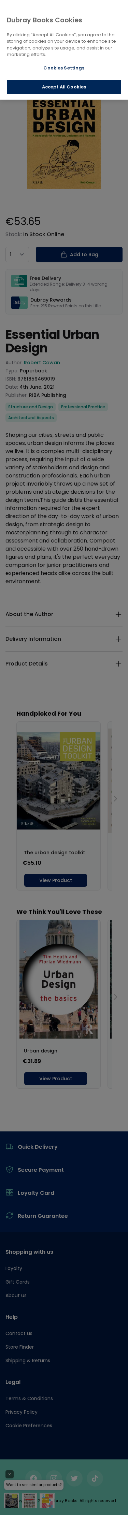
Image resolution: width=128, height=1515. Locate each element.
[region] (64, 50)
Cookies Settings (63, 68)
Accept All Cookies (64, 87)
